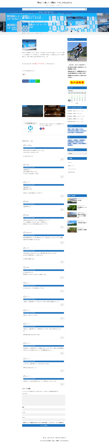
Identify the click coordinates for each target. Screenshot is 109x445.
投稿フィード (71, 165)
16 (69, 98)
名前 (23, 407)
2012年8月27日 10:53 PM (29, 345)
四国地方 (70, 140)
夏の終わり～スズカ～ (39, 33)
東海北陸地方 (37, 21)
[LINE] (37, 81)
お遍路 (69, 143)
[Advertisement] (43, 94)
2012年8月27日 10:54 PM (29, 361)
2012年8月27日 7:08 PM (29, 217)
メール (23, 412)
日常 (73, 129)
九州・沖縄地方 (82, 143)
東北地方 (70, 145)
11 (74, 97)
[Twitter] (32, 81)
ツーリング (83, 130)
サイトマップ (59, 5)
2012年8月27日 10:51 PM (29, 326)
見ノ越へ (80, 200)
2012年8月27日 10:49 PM (29, 312)
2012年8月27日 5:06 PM (29, 184)
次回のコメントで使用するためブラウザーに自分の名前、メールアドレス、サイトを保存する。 (44, 422)
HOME (24, 33)
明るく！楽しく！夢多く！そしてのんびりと (59, 440)
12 (77, 97)
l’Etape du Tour (79, 132)
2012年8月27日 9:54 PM (29, 250)
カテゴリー (52, 5)
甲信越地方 (82, 140)
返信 (62, 159)
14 (82, 97)
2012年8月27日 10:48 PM (29, 299)
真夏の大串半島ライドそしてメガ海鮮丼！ (82, 216)
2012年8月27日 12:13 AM (29, 148)
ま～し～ (79, 110)
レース (32, 21)
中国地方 (75, 143)
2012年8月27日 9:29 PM (29, 235)
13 (79, 97)
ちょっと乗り (71, 132)
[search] (85, 9)
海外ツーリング (79, 141)
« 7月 (76, 103)
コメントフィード (72, 169)
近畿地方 (76, 140)
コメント (24, 393)
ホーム (47, 5)
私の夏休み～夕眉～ (71, 110)
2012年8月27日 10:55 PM (29, 378)
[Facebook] (25, 81)
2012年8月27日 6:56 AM (29, 167)
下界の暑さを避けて (71, 121)
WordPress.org (71, 172)
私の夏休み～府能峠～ (72, 116)
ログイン (70, 162)
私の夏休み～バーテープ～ (82, 208)
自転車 (28, 33)
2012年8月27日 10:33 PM (29, 270)
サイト (23, 417)
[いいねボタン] (23, 74)
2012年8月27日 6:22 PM (29, 204)
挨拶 (77, 129)
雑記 (69, 129)
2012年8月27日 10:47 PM (29, 285)
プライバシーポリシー (60, 437)
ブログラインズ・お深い (73, 130)
